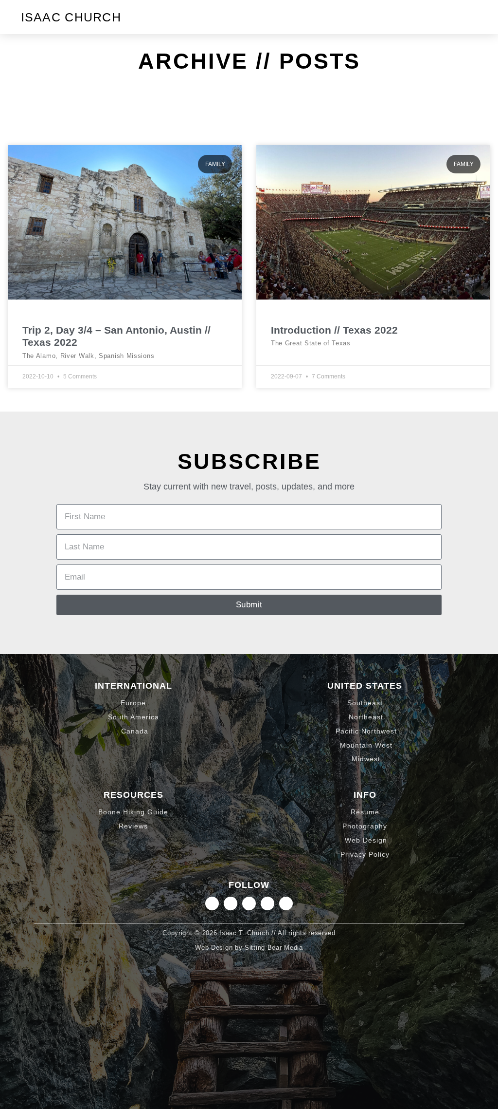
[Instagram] (212, 903)
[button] (469, 17)
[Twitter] (249, 903)
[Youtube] (286, 903)
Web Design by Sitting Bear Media (248, 947)
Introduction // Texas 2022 (334, 330)
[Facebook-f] (267, 903)
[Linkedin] (230, 903)
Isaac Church (71, 17)
